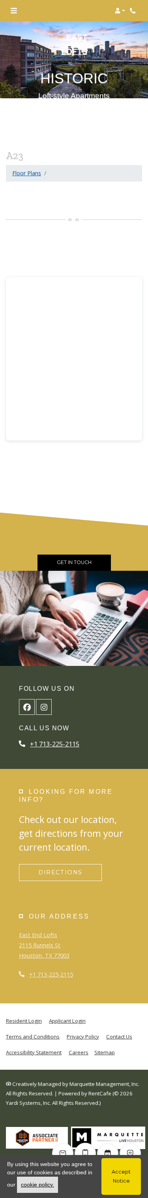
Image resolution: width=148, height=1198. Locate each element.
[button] (120, 10)
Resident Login (24, 1020)
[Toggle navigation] (13, 10)
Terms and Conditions (33, 1036)
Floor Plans (26, 173)
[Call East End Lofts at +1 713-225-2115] (134, 10)
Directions (60, 872)
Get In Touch (74, 562)
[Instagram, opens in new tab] (44, 707)
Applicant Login (67, 1020)
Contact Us (119, 1036)
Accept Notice (121, 1176)
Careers (78, 1052)
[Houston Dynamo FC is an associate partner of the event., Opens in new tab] (37, 1137)
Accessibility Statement (34, 1052)
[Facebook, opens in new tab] (27, 707)
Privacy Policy (83, 1036)
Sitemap (104, 1052)
